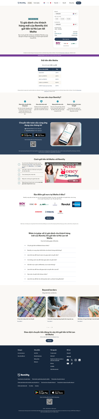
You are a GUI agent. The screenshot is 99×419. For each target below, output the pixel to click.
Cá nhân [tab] (30, 2)
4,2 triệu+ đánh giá (34, 128)
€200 (57, 18)
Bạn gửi (56, 11)
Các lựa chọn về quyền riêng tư (48, 382)
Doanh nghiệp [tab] (36, 2)
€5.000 (68, 18)
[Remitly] (21, 3)
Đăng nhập (71, 2)
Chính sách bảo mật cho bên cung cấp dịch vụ (28, 382)
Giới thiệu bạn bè (54, 369)
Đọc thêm (19, 321)
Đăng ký (78, 2)
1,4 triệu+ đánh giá (34, 130)
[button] (45, 3)
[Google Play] (26, 135)
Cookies (37, 385)
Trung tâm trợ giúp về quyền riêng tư (65, 382)
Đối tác (52, 363)
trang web (30, 164)
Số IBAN (52, 366)
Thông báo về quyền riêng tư (58, 379)
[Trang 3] (50, 327)
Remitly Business (38, 356)
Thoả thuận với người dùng (24, 379)
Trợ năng (31, 385)
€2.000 (62, 18)
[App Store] (40, 135)
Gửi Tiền (36, 353)
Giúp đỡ (64, 2)
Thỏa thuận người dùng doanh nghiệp (41, 379)
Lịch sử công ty (21, 353)
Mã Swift (52, 356)
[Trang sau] (52, 327)
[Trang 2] (49, 327)
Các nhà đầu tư (21, 356)
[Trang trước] (47, 327)
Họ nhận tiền (57, 22)
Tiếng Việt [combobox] (56, 2)
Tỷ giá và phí (53, 353)
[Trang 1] (48, 327)
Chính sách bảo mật (22, 385)
